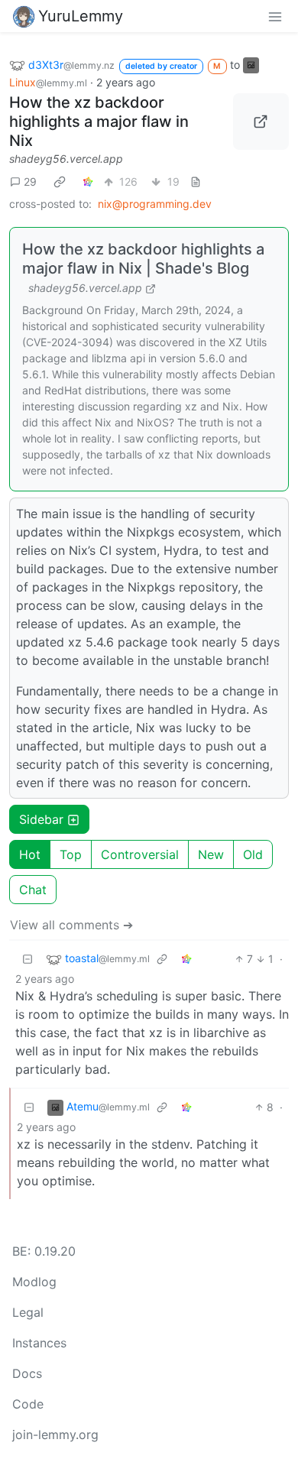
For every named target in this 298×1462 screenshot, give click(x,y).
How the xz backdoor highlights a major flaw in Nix (99, 121)
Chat (33, 889)
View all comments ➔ (71, 924)
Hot (29, 854)
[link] (60, 181)
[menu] (275, 16)
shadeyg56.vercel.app (66, 158)
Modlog (34, 1281)
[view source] (195, 181)
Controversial (140, 854)
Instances (39, 1342)
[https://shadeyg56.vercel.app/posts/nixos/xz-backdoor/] (261, 121)
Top (71, 854)
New (211, 854)
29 (30, 181)
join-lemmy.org (55, 1434)
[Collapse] (27, 959)
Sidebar (41, 819)
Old (253, 854)
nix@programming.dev (155, 203)
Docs (27, 1373)
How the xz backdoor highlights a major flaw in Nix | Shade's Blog (143, 258)
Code (28, 1404)
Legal (28, 1312)
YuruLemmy (80, 16)
